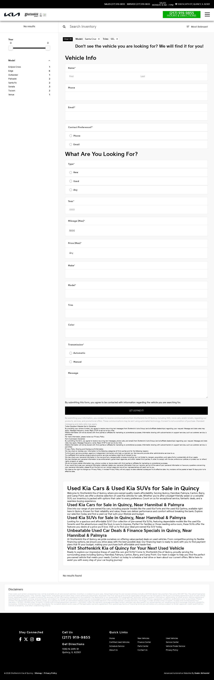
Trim (70, 305)
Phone (71, 87)
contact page (111, 467)
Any (75, 189)
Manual (77, 361)
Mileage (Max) (76, 221)
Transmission (76, 344)
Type (71, 164)
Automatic (79, 353)
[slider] (10, 48)
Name (72, 68)
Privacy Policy (99, 437)
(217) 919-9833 (138, 4)
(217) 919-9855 (114, 4)
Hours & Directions (181, 16)
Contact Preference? (80, 127)
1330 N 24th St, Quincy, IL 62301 (193, 4)
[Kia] (12, 14)
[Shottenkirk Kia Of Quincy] (35, 14)
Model (72, 285)
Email (71, 107)
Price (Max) (75, 243)
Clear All (68, 39)
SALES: (162, 4)
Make (71, 265)
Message (73, 373)
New (75, 172)
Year (71, 201)
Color (71, 324)
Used (76, 181)
